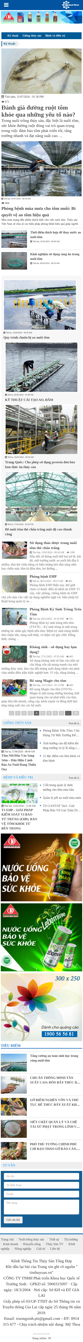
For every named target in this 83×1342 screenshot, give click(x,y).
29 (75, 713)
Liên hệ (55, 1248)
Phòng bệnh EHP (43, 576)
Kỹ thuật (13, 35)
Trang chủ (7, 1239)
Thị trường (71, 1239)
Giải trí (40, 1248)
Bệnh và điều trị (55, 35)
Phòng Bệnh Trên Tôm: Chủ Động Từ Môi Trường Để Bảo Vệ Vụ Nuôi (61, 735)
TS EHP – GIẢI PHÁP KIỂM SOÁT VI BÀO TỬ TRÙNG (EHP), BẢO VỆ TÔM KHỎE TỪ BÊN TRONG (19, 819)
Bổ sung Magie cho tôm (48, 681)
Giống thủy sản (32, 35)
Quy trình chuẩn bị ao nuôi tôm (26, 337)
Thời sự (54, 1239)
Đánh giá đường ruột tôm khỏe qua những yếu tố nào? (38, 111)
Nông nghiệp (23, 1248)
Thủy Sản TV (54, 1244)
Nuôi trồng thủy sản (31, 1239)
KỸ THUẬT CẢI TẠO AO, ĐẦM (29, 400)
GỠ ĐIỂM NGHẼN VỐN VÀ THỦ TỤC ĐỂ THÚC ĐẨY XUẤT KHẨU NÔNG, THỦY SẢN (55, 1104)
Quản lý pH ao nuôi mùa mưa (62, 797)
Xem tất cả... (75, 723)
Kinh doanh (10, 1244)
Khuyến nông (32, 1244)
